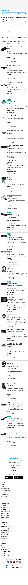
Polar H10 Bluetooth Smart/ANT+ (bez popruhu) (16, 47)
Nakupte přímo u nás (5, 511)
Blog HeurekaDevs (5, 496)
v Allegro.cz (9, 76)
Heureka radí (3, 509)
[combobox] (14, 13)
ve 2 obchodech (10, 142)
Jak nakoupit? (4, 505)
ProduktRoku (4, 549)
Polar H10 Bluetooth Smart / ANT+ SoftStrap (15, 146)
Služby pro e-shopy (5, 528)
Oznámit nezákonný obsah (6, 498)
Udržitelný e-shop (5, 555)
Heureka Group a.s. (16, 566)
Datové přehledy (4, 534)
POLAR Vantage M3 (11, 314)
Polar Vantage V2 (11, 297)
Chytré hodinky (10, 299)
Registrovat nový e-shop (6, 526)
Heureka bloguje (4, 494)
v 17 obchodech (10, 246)
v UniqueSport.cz (11, 396)
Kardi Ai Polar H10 (11, 101)
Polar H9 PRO (10, 249)
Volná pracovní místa (5, 490)
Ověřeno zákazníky (5, 545)
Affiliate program (4, 536)
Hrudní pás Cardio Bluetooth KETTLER (16, 329)
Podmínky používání (5, 488)
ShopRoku (3, 547)
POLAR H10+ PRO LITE (12, 115)
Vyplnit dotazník (14, 472)
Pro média (3, 492)
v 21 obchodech (10, 229)
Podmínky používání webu (16, 567)
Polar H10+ (9, 214)
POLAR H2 (9, 402)
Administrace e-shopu (5, 525)
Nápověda (3, 540)
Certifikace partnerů (5, 551)
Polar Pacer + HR (11, 266)
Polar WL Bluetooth (11, 160)
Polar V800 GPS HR (11, 384)
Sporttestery (10, 268)
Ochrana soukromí (5, 515)
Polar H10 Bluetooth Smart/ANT (14, 82)
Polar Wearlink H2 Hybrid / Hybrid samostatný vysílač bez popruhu (14, 344)
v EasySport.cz (10, 205)
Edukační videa (4, 538)
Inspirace (3, 553)
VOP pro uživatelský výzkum (7, 519)
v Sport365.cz (10, 260)
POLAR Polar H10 (11, 178)
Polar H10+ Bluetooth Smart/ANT (14, 65)
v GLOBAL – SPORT (11, 58)
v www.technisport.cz (11, 124)
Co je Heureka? (4, 484)
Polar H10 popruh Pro (12, 283)
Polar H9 (9, 235)
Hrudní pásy (9, 50)
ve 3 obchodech (10, 112)
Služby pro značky (5, 532)
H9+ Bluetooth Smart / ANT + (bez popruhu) (15, 131)
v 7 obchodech (10, 311)
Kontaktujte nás (14, 467)
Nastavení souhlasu (5, 513)
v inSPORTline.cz (10, 188)
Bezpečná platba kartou (6, 517)
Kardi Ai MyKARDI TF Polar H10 (14, 195)
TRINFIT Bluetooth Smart (13, 418)
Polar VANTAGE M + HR (12, 362)
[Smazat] (25, 13)
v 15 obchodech (10, 326)
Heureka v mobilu (4, 507)
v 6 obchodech (10, 294)
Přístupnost (3, 500)
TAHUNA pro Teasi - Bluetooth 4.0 (14, 432)
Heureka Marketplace (5, 530)
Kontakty (3, 486)
